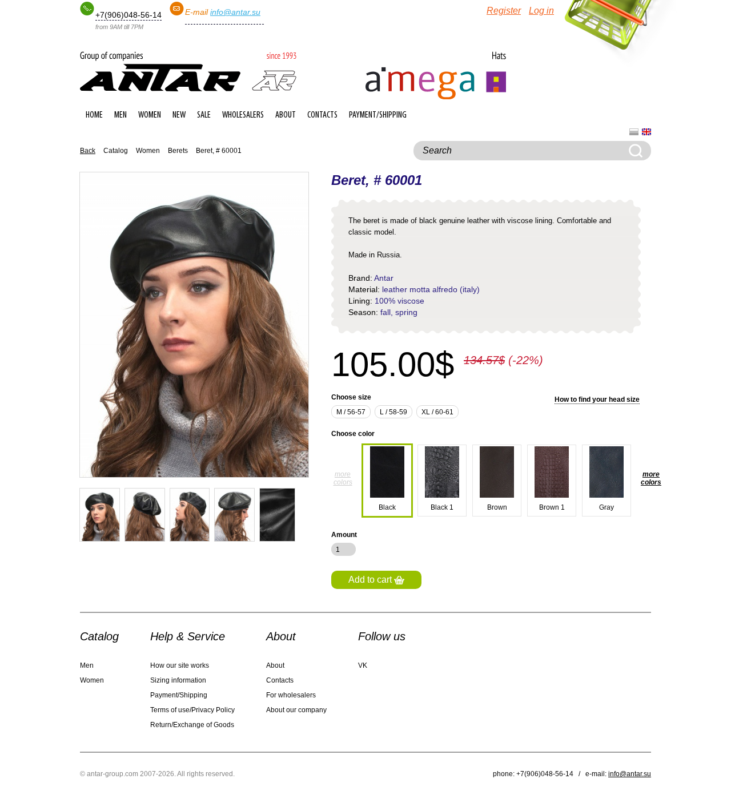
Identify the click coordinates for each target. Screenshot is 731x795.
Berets (178, 151)
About (285, 115)
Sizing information (178, 680)
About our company (296, 710)
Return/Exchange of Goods (192, 725)
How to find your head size (597, 399)
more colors (343, 478)
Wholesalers (243, 115)
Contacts (322, 115)
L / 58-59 (393, 412)
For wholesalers (291, 695)
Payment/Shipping (378, 115)
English (646, 131)
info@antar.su (235, 12)
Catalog (115, 151)
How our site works (179, 665)
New (179, 115)
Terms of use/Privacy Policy (192, 710)
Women (149, 115)
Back (87, 151)
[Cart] (608, 28)
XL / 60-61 (437, 412)
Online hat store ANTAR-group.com (188, 71)
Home (94, 115)
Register (504, 10)
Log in (541, 10)
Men (120, 115)
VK (362, 665)
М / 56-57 (351, 412)
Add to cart (371, 579)
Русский (633, 131)
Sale (204, 115)
